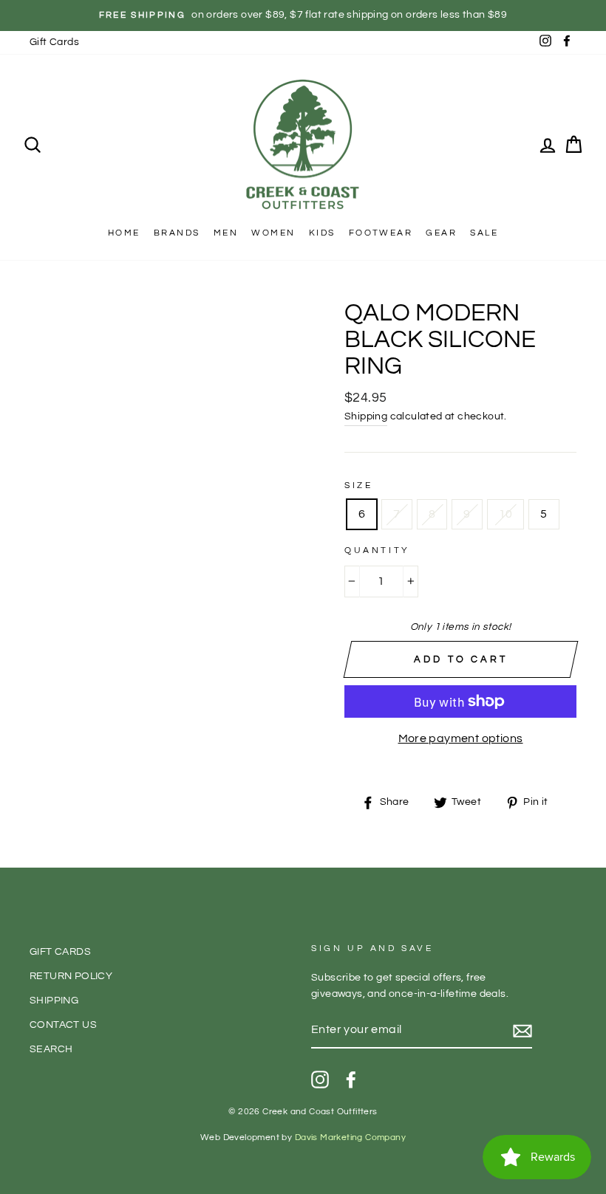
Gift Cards (54, 42)
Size (358, 485)
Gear (441, 233)
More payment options (460, 738)
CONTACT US (63, 1025)
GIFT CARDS (60, 952)
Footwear (380, 233)
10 (506, 514)
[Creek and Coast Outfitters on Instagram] (320, 1079)
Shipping (365, 416)
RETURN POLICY (71, 976)
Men (226, 233)
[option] (303, 15)
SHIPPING (54, 1000)
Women (273, 233)
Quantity (377, 550)
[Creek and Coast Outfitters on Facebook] (351, 1079)
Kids (322, 233)
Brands (177, 233)
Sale (484, 233)
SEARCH (51, 1049)
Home (124, 233)
